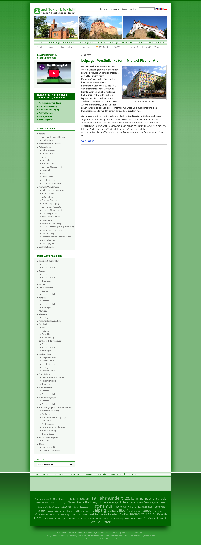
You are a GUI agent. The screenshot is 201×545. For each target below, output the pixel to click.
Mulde (53, 514)
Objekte (141, 42)
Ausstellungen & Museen (50, 143)
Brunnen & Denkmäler (48, 261)
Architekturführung (50, 410)
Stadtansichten (156, 42)
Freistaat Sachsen (49, 200)
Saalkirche (130, 518)
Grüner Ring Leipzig (50, 203)
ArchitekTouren (46, 113)
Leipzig (45, 317)
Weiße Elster (47, 176)
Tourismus (46, 384)
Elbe (44, 157)
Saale (44, 173)
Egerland (46, 440)
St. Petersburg (48, 337)
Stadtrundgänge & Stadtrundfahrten (55, 407)
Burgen (42, 271)
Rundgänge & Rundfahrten (62, 42)
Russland (43, 324)
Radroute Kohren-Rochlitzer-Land (56, 236)
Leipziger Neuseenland (52, 167)
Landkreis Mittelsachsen (56, 511)
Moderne (41, 514)
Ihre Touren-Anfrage (108, 42)
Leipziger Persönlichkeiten (53, 136)
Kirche (132, 506)
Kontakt (51, 47)
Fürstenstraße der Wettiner (48, 507)
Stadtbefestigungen (47, 397)
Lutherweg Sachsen (50, 213)
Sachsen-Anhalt (48, 267)
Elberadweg (60, 503)
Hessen (42, 284)
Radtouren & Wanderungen (54, 427)
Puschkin (46, 334)
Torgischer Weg (48, 240)
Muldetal (46, 170)
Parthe (75, 514)
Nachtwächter (48, 423)
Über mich (127, 42)
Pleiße (123, 514)
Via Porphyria (48, 243)
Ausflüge (46, 414)
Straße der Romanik (155, 518)
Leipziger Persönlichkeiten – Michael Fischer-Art (119, 61)
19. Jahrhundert (107, 498)
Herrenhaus (84, 507)
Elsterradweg (47, 196)
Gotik (75, 507)
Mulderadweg (48, 220)
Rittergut (61, 518)
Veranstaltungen (46, 247)
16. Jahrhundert (43, 498)
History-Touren (45, 116)
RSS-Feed (103, 47)
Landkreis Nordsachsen (52, 183)
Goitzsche (46, 160)
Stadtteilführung (49, 430)
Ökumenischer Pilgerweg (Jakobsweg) (58, 226)
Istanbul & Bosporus (51, 450)
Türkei (41, 444)
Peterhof (46, 330)
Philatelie (43, 314)
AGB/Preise (119, 47)
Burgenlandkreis (49, 357)
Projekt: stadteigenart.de (50, 321)
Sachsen (45, 264)
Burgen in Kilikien (49, 447)
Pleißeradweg (48, 233)
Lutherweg (158, 511)
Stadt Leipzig (47, 140)
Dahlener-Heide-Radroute (53, 190)
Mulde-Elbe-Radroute (51, 216)
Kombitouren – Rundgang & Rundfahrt (54, 419)
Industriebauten (46, 287)
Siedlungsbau (45, 354)
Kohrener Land (48, 163)
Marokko (43, 311)
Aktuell (40, 42)
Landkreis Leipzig (49, 180)
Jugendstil (120, 506)
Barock (161, 498)
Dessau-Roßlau (48, 360)
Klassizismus (145, 506)
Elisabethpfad (48, 193)
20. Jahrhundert (139, 498)
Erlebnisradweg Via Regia (139, 502)
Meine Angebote (46, 119)
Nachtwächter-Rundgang (50, 103)
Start (39, 47)
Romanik (71, 518)
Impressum (85, 47)
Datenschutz (67, 47)
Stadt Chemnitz (48, 370)
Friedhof (163, 502)
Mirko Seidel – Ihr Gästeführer (145, 47)
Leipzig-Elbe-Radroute (51, 206)
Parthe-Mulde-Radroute (52, 230)
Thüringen (46, 281)
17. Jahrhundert (60, 499)
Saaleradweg (116, 518)
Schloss (139, 519)
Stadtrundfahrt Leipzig (49, 109)
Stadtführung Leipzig (48, 106)
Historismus (101, 506)
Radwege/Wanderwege (49, 187)
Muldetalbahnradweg (51, 223)
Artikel (42, 133)
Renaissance (49, 518)
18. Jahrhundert (78, 499)
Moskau (45, 327)
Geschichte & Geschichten (53, 377)
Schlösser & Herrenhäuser (50, 341)
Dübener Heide (48, 153)
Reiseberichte (45, 147)
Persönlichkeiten (49, 380)
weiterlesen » (87, 140)
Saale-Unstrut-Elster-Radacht (96, 518)
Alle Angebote (86, 42)
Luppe (147, 510)
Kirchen (42, 297)
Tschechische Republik (49, 437)
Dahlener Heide (48, 150)
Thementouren (48, 434)
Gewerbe (66, 506)
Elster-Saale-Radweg (82, 502)
